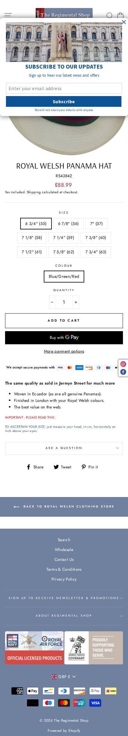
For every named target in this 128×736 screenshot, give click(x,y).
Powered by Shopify (64, 730)
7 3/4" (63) (95, 252)
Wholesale (64, 550)
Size (64, 212)
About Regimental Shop (64, 615)
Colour (64, 265)
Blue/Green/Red (64, 276)
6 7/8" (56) (68, 223)
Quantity (64, 290)
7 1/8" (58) (32, 237)
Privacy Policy (64, 579)
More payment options (64, 351)
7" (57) (96, 223)
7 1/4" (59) (63, 237)
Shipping (34, 192)
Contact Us (64, 559)
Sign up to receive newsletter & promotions (64, 598)
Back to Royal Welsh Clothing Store (68, 506)
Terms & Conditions (63, 569)
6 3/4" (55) (36, 223)
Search (64, 540)
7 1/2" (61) (32, 252)
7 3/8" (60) (95, 237)
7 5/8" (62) (63, 252)
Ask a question (64, 448)
